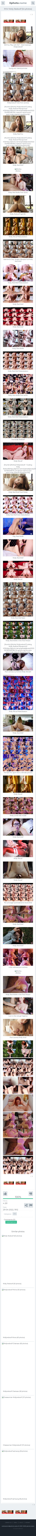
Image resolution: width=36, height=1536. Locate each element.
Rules (21, 1522)
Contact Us (8, 1522)
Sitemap (27, 1522)
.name (18, 3)
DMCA (15, 1522)
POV (15, 1213)
